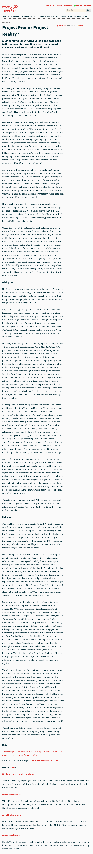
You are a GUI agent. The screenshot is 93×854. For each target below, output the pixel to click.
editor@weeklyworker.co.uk (45, 760)
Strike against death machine (18, 774)
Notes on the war (11, 794)
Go (88, 10)
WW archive (57, 6)
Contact (87, 6)
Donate (79, 6)
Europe (82, 25)
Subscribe (68, 6)
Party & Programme (11, 16)
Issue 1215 (63, 25)
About (48, 6)
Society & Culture (81, 16)
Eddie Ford (68, 29)
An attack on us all (12, 814)
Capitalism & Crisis (64, 16)
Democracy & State (29, 16)
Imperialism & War (46, 16)
